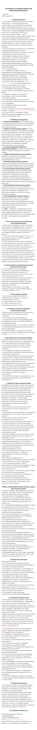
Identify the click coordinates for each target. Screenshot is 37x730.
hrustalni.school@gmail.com (10, 627)
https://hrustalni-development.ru (24, 110)
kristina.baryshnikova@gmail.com (15, 719)
